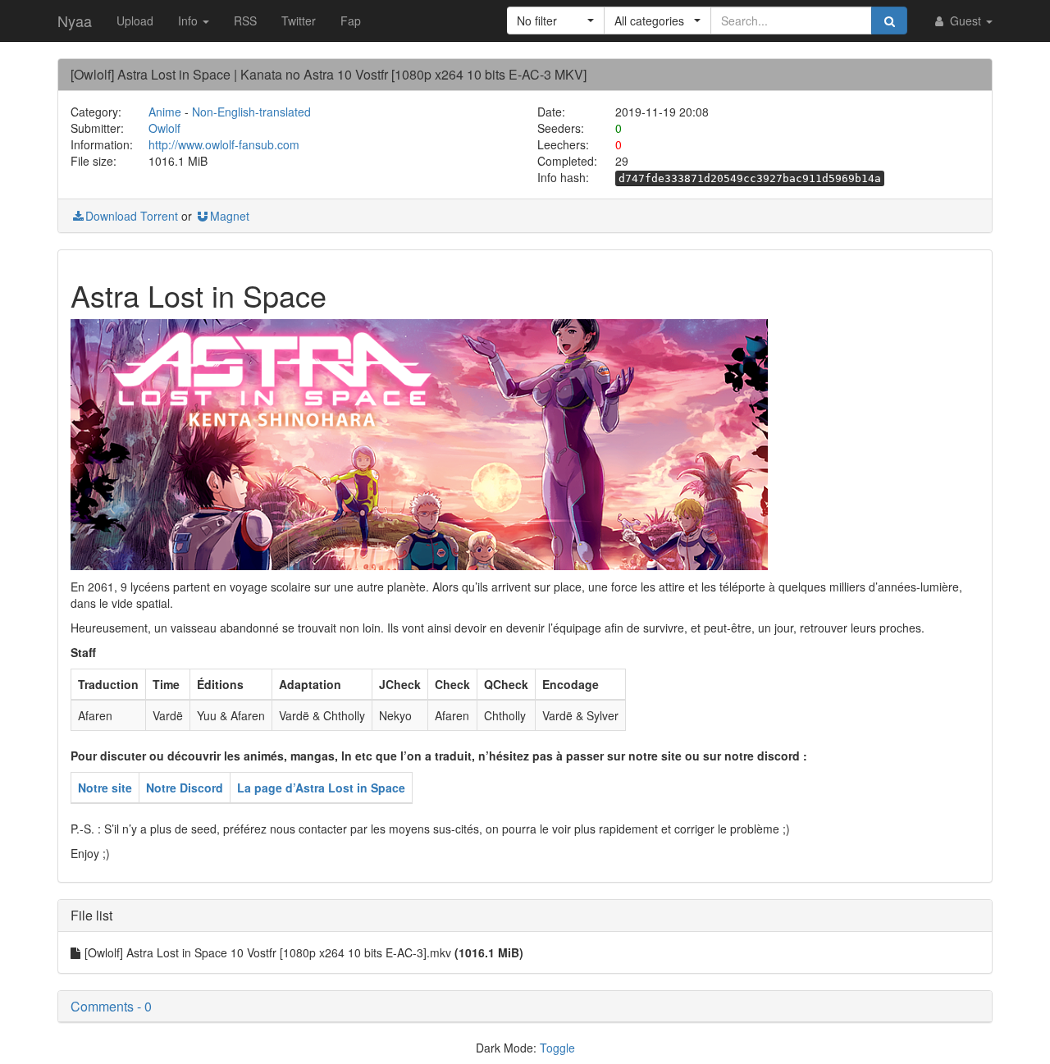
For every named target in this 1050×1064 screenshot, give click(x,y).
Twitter (298, 20)
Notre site (105, 787)
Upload (134, 20)
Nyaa (74, 20)
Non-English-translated (251, 111)
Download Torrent (131, 216)
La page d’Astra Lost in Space (321, 787)
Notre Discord (184, 787)
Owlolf (164, 128)
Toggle (557, 1047)
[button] (556, 20)
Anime (164, 111)
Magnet (229, 216)
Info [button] (189, 20)
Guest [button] (965, 20)
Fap (350, 20)
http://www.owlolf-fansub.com (223, 144)
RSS (245, 20)
